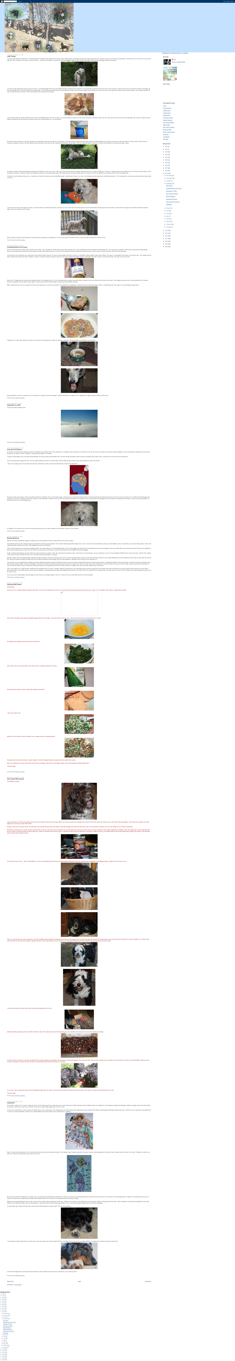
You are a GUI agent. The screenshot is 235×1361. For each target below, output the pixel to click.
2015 (166, 173)
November (169, 178)
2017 (166, 168)
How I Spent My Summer (15, 779)
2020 (166, 160)
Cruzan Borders (167, 108)
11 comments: (22, 240)
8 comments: (22, 530)
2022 (166, 154)
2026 (166, 146)
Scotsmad (165, 134)
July (167, 210)
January (168, 227)
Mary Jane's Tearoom (168, 127)
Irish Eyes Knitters (168, 117)
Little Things (11, 56)
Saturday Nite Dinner (14, 584)
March (168, 221)
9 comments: (22, 397)
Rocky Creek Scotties (169, 132)
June (167, 213)
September (11, 1103)
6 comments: (22, 442)
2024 (166, 149)
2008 (166, 246)
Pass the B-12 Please (14, 449)
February (168, 224)
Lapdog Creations (167, 120)
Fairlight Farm (166, 110)
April (167, 219)
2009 (166, 244)
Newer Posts (10, 1281)
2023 (166, 152)
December (169, 175)
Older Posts (148, 1281)
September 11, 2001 (14, 405)
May (167, 216)
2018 (166, 165)
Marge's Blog (166, 125)
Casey (164, 105)
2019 (166, 162)
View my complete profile (178, 62)
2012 (166, 236)
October (168, 181)
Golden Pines (166, 115)
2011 (166, 238)
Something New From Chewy (17, 247)
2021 (166, 157)
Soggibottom (166, 137)
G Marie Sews (167, 113)
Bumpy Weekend (13, 538)
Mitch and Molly (167, 129)
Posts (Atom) (18, 1284)
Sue (175, 59)
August (168, 208)
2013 (166, 233)
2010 (166, 241)
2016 (166, 170)
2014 (166, 230)
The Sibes (165, 139)
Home (79, 1281)
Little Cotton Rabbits (168, 122)
